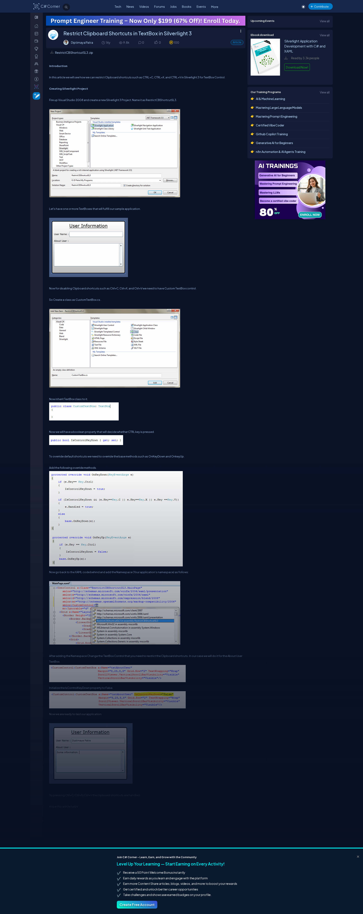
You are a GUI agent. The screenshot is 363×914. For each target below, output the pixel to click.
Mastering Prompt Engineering (276, 116)
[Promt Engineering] (261, 189)
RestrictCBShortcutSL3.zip (74, 52)
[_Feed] (37, 26)
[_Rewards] (37, 79)
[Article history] (103, 42)
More (214, 7)
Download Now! (297, 67)
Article (237, 42)
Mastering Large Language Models (279, 107)
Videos (144, 6)
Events (201, 6)
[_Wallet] (37, 41)
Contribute (321, 6)
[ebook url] (265, 77)
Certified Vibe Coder (270, 125)
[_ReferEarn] (37, 71)
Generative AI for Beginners (274, 143)
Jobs (173, 6)
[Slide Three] (145, 21)
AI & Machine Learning (270, 99)
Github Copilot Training (272, 134)
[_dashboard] (37, 33)
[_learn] (37, 48)
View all (325, 21)
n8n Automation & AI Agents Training (280, 152)
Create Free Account (137, 904)
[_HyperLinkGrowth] (35, 95)
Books (186, 6)
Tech (117, 6)
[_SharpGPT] (37, 87)
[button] (156, 42)
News (130, 6)
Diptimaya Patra (82, 42)
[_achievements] (37, 56)
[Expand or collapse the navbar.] (36, 17)
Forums (159, 6)
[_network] (37, 63)
